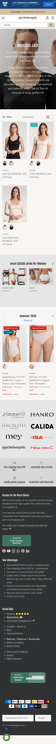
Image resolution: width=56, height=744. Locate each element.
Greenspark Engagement (19, 620)
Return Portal (13, 646)
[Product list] (52, 117)
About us (21, 626)
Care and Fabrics (15, 633)
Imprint (10, 655)
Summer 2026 (28, 316)
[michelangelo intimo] (28, 18)
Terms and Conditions (17, 651)
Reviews (11, 614)
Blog (9, 630)
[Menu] (3, 18)
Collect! (49, 4)
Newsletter (16, 12)
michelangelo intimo (16, 725)
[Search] (51, 25)
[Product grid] (48, 117)
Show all (28, 320)
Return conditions (15, 642)
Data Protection (14, 658)
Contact (10, 626)
